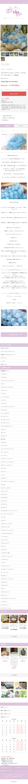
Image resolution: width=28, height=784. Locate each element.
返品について (4, 100)
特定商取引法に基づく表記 (7, 102)
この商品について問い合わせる (8, 117)
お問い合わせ (3, 770)
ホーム (3, 63)
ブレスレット (7, 63)
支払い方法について (11, 774)
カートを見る (5, 98)
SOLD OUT (14, 94)
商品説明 (7, 125)
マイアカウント (4, 767)
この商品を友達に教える (7, 115)
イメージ (21, 125)
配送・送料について (19, 774)
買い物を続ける (5, 120)
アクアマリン (10, 69)
